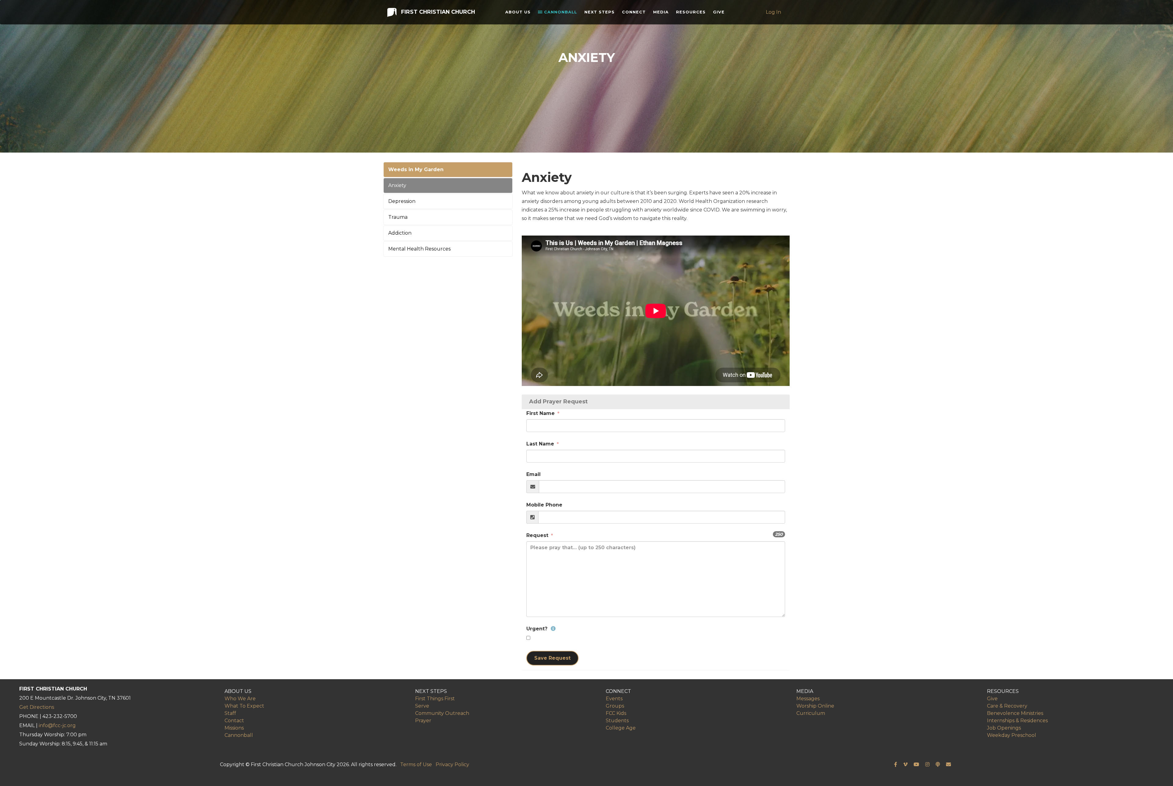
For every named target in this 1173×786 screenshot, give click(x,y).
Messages (808, 698)
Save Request (552, 658)
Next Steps (599, 12)
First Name (541, 413)
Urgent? (537, 629)
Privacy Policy (452, 764)
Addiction (399, 233)
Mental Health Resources (419, 249)
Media (661, 12)
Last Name (541, 444)
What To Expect (244, 706)
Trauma (397, 217)
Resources (691, 12)
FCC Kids (616, 713)
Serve (422, 706)
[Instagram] (927, 764)
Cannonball (560, 12)
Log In (773, 12)
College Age (621, 728)
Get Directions (36, 707)
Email (533, 474)
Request (538, 535)
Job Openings (1004, 728)
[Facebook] (895, 764)
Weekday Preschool (1011, 735)
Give (719, 12)
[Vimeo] (905, 764)
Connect (634, 12)
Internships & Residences (1017, 720)
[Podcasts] (938, 764)
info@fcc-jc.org (57, 725)
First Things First (435, 698)
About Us (518, 12)
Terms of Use (416, 764)
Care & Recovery (1007, 706)
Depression (401, 201)
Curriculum (810, 713)
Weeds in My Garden (416, 169)
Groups (615, 706)
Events (614, 698)
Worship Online (815, 706)
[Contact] (948, 764)
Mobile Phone (544, 505)
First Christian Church (437, 12)
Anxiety (397, 185)
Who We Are (240, 698)
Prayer (423, 720)
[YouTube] (916, 764)
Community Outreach (442, 713)
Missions (234, 728)
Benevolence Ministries (1015, 713)
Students (617, 720)
